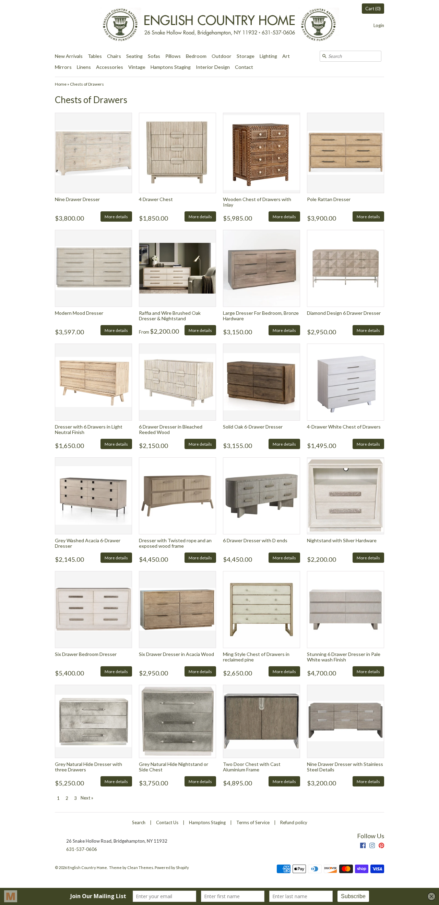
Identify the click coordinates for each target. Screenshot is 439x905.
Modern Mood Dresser (79, 313)
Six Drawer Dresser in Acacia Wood (176, 654)
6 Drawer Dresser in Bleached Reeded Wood (170, 429)
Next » (87, 798)
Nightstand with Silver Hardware (342, 540)
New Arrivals (69, 56)
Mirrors (63, 67)
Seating (134, 56)
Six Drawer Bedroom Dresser (86, 654)
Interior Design (213, 67)
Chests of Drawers (87, 84)
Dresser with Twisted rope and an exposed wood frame (175, 542)
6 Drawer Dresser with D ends (255, 540)
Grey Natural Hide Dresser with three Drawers (88, 766)
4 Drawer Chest (156, 199)
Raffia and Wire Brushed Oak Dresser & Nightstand (170, 315)
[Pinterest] (381, 846)
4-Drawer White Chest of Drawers (344, 427)
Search (138, 822)
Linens (84, 67)
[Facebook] (363, 846)
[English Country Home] (219, 25)
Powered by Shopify (172, 867)
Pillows (173, 56)
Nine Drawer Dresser (77, 199)
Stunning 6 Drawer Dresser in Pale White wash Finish (343, 656)
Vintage (136, 67)
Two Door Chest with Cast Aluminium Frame (252, 766)
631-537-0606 (81, 849)
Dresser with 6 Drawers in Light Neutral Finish (88, 429)
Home (61, 84)
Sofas (154, 56)
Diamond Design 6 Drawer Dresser (344, 313)
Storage (245, 56)
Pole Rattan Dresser (329, 199)
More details (116, 216)
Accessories (109, 67)
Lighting (268, 56)
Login (378, 25)
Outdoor (222, 56)
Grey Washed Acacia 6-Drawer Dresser (87, 542)
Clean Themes (140, 867)
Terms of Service (253, 822)
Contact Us (167, 822)
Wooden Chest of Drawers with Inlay (257, 201)
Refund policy (293, 822)
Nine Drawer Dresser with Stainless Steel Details (345, 766)
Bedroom (196, 56)
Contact (244, 67)
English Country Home (87, 867)
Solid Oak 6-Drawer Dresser (253, 427)
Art (286, 56)
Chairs (114, 56)
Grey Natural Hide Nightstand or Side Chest (173, 766)
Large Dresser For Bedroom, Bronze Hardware (261, 315)
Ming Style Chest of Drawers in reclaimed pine (256, 656)
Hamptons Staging (171, 67)
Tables (95, 56)
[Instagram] (372, 846)
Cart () (373, 8)
